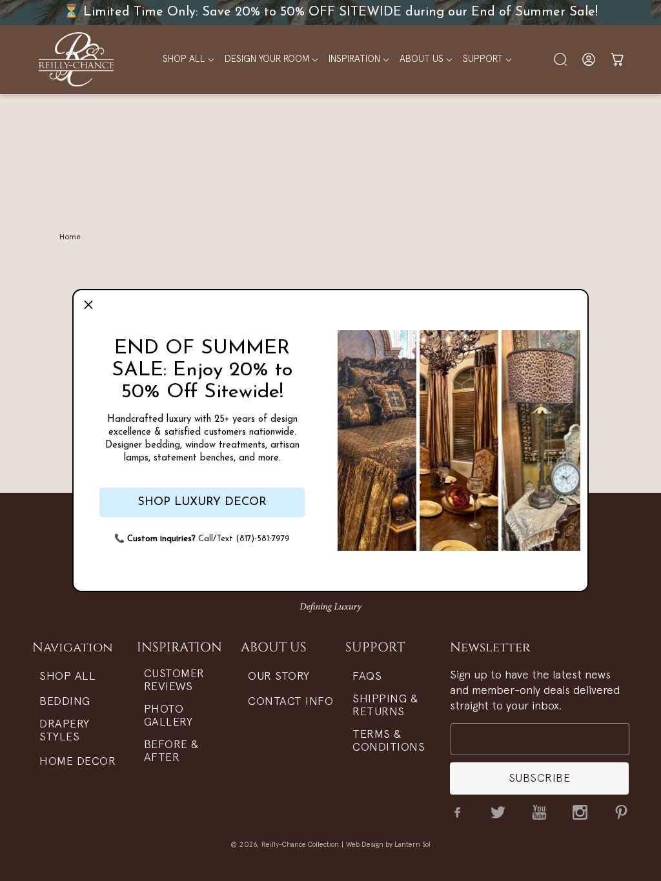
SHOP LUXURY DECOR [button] (202, 502)
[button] (88, 305)
